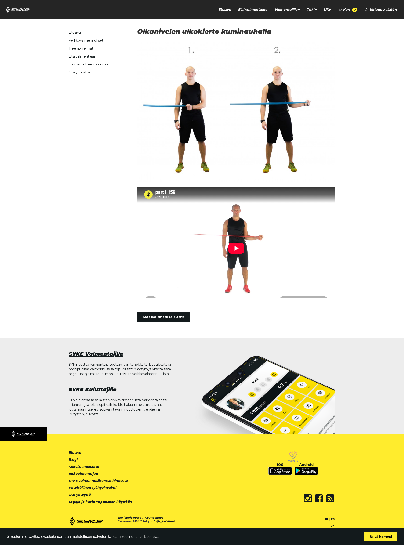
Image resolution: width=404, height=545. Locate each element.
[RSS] (330, 498)
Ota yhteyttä (79, 72)
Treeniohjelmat (81, 48)
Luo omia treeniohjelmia (88, 64)
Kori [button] (349, 9)
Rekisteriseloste (129, 517)
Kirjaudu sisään (383, 9)
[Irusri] (333, 526)
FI (326, 519)
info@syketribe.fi (163, 521)
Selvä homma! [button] (381, 536)
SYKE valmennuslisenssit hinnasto (98, 481)
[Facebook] (319, 498)
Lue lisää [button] (151, 536)
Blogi (73, 460)
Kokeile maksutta (84, 467)
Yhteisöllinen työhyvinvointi (92, 488)
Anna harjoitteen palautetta (163, 316)
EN (333, 519)
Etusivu (225, 9)
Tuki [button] (310, 9)
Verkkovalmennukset (86, 40)
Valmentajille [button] (286, 9)
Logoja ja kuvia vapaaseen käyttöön (100, 502)
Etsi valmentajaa (253, 9)
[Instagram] (308, 498)
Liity (327, 9)
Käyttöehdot (154, 517)
